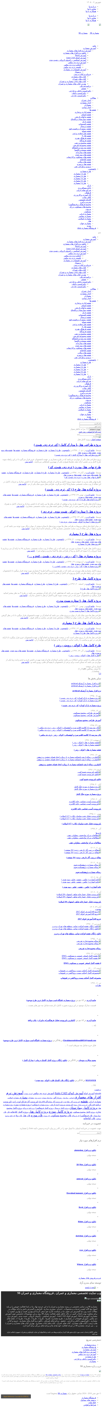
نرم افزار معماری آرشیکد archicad (86, 691)
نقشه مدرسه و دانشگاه (81, 148)
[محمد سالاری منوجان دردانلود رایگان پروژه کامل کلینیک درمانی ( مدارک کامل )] (92, 1055)
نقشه (84, 1101)
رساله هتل (66, 1098)
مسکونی (87, 211)
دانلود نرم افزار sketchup (86, 1236)
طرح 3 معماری (80, 178)
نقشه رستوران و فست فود (80, 129)
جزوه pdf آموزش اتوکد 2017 (89, 919)
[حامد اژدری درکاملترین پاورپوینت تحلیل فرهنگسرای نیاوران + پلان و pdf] (92, 1015)
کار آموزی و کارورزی (82, 195)
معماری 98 (62, 1393)
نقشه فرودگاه (85, 140)
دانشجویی (92, 169)
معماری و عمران (84, 1374)
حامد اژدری (90, 450)
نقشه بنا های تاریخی (83, 117)
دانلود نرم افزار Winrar (86, 1264)
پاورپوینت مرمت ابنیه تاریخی (61, 1105)
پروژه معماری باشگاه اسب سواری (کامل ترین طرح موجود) (50, 1000)
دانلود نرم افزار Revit (87, 1207)
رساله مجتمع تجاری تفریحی (89, 948)
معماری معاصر (84, 216)
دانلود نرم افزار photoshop (85, 1150)
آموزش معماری (89, 48)
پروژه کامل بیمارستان (83, 1107)
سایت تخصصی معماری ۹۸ (53, 1374)
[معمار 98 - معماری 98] (100, 1371)
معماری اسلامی (84, 219)
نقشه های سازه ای (83, 152)
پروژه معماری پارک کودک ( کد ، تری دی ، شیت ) (81, 705)
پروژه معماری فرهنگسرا (40, 1105)
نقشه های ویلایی (84, 162)
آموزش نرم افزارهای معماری (79, 51)
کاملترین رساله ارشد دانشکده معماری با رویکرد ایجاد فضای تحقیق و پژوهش (70, 764)
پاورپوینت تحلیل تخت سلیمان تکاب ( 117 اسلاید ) (81, 824)
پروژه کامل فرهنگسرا (45, 1108)
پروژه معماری (90, 1345)
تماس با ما (91, 9)
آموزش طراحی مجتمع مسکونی (88, 720)
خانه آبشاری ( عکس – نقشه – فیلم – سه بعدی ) (81, 887)
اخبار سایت (86, 107)
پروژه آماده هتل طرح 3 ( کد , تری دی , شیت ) (73, 489)
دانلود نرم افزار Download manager (81, 1193)
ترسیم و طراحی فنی (82, 167)
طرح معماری (85, 171)
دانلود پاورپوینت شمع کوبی (90, 779)
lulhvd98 (98, 1094)
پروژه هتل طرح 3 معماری (85, 534)
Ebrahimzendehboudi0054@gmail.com (79, 1040)
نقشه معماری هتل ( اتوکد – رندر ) (87, 750)
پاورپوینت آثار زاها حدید (71, 1102)
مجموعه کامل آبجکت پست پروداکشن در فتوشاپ (81, 978)
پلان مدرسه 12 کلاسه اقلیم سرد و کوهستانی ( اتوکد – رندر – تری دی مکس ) (70, 735)
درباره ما (92, 6)
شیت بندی (37, 1098)
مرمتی (88, 209)
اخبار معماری (85, 103)
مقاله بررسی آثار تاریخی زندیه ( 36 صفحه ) (83, 858)
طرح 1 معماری (80, 174)
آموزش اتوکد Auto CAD (76, 58)
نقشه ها (93, 110)
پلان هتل (26, 1115)
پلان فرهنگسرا (86, 1115)
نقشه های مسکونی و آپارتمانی (78, 157)
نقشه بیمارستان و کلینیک (81, 119)
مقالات (93, 98)
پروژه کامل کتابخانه (19, 1112)
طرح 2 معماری (80, 176)
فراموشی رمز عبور (86, 432)
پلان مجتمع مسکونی (60, 1115)
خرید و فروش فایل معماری (89, 1278)
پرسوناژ (78, 72)
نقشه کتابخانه (85, 159)
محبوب (98, 909)
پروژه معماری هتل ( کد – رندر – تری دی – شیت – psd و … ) (64, 556)
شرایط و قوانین (89, 1405)
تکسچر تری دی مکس (72, 67)
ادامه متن (29, 462)
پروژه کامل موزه (60, 1111)
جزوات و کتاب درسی (82, 74)
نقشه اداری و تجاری (83, 112)
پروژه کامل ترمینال (61, 1108)
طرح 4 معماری (80, 181)
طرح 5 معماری (80, 183)
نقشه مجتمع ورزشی (82, 143)
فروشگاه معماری (86, 228)
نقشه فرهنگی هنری (83, 138)
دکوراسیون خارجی (78, 96)
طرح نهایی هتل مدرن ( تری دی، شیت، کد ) (74, 467)
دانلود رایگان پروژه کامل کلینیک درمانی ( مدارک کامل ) (44, 1060)
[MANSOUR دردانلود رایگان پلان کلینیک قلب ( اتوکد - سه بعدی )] (92, 1075)
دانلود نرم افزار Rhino (87, 1222)
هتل (89, 221)
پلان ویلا (19, 1116)
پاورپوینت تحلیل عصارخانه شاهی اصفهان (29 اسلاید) (80, 902)
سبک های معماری (46, 1098)
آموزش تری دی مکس (77, 62)
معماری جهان (85, 223)
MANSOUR (91, 1080)
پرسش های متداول (88, 1400)
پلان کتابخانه (89, 1118)
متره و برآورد (85, 202)
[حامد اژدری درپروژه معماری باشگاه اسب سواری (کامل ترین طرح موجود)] (92, 995)
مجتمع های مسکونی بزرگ (80, 207)
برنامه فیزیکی (85, 86)
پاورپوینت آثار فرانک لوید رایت (25, 1101)
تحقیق (83, 88)
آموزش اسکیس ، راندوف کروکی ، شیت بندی (67, 60)
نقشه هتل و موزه (84, 164)
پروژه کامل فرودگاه (29, 1108)
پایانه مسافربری (84, 188)
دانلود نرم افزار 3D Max (86, 1165)
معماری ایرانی (85, 214)
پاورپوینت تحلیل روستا (81, 1105)
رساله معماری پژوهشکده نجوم (88, 872)
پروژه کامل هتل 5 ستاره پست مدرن (78, 600)
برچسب (97, 1090)
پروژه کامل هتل (38, 1111)
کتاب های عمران (79, 79)
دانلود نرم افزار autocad (86, 1179)
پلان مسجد (46, 1116)
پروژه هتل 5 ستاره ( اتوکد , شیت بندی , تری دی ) (71, 511)
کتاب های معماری (78, 77)
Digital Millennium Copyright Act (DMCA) (15, 1396)
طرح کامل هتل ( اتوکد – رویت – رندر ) (77, 645)
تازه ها (98, 833)
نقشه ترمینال (85, 126)
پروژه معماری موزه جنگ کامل (88, 794)
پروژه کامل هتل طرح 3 (87, 578)
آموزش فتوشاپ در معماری (74, 70)
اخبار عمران (86, 100)
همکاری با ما (91, 11)
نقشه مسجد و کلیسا (83, 150)
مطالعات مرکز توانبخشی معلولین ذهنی (85, 843)
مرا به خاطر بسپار (78, 429)
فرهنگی (88, 193)
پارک (89, 185)
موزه (89, 226)
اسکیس (71, 1098)
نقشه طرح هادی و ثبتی (81, 133)
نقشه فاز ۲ (86, 136)
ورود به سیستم (95, 429)
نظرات (98, 985)
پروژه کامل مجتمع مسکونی (84, 1112)
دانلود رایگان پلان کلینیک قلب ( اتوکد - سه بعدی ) (54, 1080)
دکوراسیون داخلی (79, 93)
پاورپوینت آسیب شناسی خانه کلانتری (86, 809)
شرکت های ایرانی (83, 190)
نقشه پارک (86, 122)
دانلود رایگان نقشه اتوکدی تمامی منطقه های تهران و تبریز (77, 934)
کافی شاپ (86, 197)
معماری (23, 1097)
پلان (8, 1112)
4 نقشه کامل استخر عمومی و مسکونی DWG (82, 963)
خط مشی (92, 1402)
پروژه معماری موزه (22, 1104)
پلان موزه (37, 1115)
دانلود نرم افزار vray (87, 1250)
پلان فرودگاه (76, 1116)
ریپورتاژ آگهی (57, 1098)
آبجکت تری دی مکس (72, 65)
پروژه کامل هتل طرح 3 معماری (81, 623)
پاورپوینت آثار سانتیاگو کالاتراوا (51, 1102)
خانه (94, 46)
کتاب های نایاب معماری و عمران (72, 81)
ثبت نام (98, 432)
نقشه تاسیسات (85, 124)
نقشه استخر (86, 114)
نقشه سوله (86, 131)
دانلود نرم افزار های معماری (74, 53)
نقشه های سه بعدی (83, 155)
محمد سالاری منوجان (87, 1060)
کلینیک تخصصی (84, 200)
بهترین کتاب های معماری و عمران (72, 84)
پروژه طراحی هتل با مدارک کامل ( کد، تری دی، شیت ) (67, 444)
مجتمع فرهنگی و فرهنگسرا (80, 204)
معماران (87, 105)
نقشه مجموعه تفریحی (82, 145)
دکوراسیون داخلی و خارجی (80, 91)
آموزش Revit (80, 55)
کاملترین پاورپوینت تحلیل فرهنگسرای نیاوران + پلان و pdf (51, 1020)
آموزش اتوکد (89, 1093)
